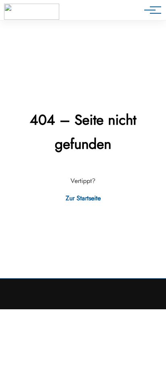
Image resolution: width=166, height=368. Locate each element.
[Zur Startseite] (31, 12)
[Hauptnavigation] (150, 10)
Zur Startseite (83, 198)
